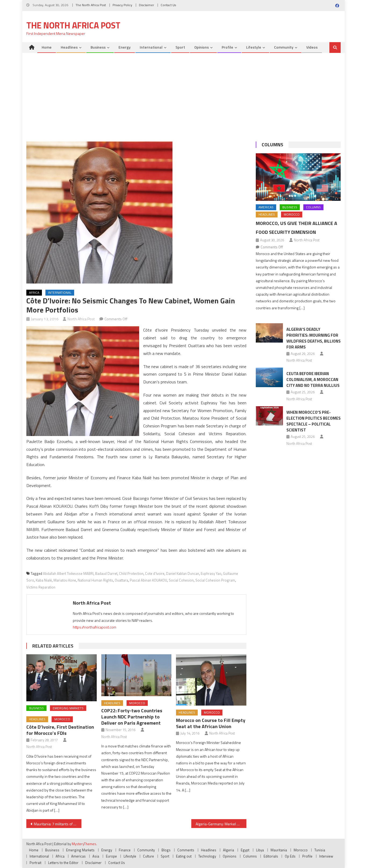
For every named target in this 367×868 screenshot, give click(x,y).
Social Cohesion (181, 580)
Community (283, 47)
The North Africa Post (90, 5)
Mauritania (279, 850)
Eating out (184, 856)
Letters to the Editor (63, 862)
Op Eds (290, 856)
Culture (148, 856)
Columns (272, 144)
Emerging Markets (68, 708)
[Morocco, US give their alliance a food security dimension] (298, 177)
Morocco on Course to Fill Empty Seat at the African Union (210, 723)
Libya (260, 850)
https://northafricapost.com (94, 627)
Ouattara (121, 580)
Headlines (69, 47)
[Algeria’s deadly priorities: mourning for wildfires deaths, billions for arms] (269, 333)
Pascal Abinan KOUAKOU (148, 580)
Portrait (35, 862)
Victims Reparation (40, 587)
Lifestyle (253, 47)
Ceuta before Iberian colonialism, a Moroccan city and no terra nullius (313, 379)
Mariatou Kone (64, 580)
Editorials (271, 856)
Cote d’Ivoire (154, 573)
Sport (180, 47)
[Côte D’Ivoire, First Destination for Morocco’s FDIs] (61, 677)
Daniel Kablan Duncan (182, 573)
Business (98, 47)
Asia (95, 856)
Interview (326, 856)
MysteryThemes (84, 844)
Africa (34, 292)
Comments (185, 850)
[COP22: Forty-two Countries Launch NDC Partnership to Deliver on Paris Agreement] (136, 675)
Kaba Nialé (44, 580)
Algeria (228, 850)
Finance (125, 850)
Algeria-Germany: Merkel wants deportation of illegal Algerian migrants (221, 824)
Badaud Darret (106, 573)
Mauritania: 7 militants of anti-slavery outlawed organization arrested (57, 824)
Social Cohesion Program (215, 580)
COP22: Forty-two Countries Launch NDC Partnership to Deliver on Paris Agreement (131, 717)
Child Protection (131, 573)
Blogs (166, 850)
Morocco (62, 719)
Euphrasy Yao (211, 573)
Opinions (201, 47)
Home (47, 47)
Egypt (245, 850)
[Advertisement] (183, 93)
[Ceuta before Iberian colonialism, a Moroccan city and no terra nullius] (269, 377)
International (151, 47)
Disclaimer (146, 5)
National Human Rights (95, 580)
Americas (266, 207)
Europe (111, 856)
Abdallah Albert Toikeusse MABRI (68, 573)
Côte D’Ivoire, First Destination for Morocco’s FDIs (60, 730)
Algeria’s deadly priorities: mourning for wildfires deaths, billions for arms (313, 338)
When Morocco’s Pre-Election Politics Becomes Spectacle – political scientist (313, 421)
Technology (207, 856)
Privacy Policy (122, 5)
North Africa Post (81, 319)
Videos (312, 47)
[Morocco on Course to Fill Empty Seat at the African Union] (211, 680)
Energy (124, 47)
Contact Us (168, 5)
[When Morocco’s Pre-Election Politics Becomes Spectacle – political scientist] (269, 416)
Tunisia (319, 850)
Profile (227, 47)
